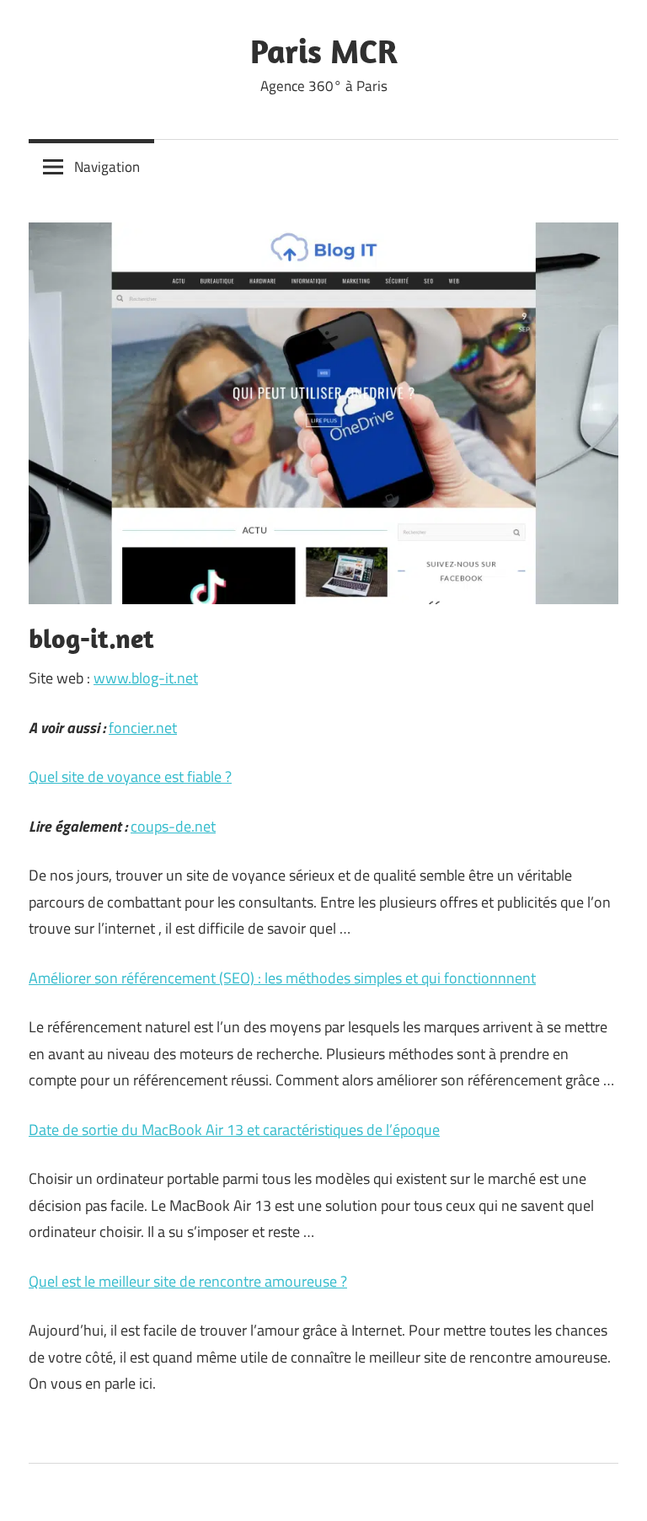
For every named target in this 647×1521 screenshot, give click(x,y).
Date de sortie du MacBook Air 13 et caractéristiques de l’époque (234, 1129)
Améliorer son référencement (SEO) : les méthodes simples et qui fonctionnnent (282, 978)
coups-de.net (173, 826)
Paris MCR (324, 50)
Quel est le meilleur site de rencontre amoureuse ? (188, 1281)
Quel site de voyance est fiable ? (130, 776)
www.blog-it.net (146, 678)
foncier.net (143, 727)
